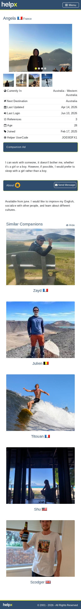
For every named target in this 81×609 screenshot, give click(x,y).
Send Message (66, 185)
